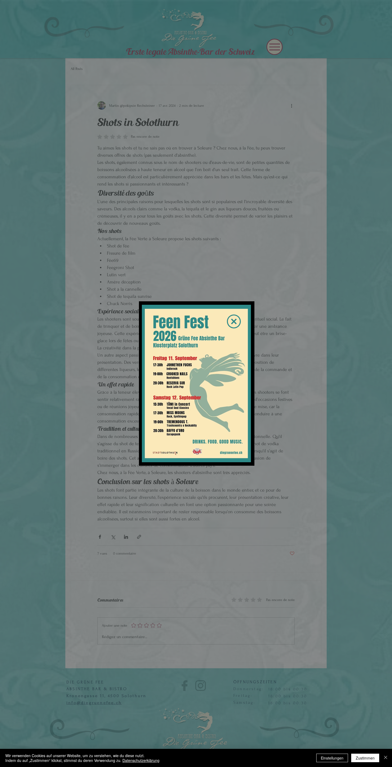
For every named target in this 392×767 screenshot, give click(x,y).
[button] (234, 321)
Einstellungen (332, 758)
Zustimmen (365, 758)
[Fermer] (385, 758)
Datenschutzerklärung (140, 760)
